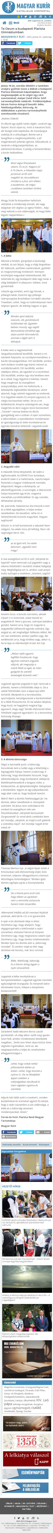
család (36, 1407)
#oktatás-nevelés (11, 1144)
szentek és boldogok (14, 1390)
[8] (26, 81)
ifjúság (19, 1411)
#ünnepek (44, 1144)
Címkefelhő (10, 1382)
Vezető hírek (11, 1186)
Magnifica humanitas (14, 1387)
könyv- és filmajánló (13, 1393)
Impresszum (9, 1528)
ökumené (29, 1400)
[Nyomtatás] (9, 1137)
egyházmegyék (21, 1408)
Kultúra (26, 1509)
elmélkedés (9, 1411)
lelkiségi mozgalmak (23, 1404)
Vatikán (19, 1400)
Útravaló (29, 1390)
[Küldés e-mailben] (43, 1133)
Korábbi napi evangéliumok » (39, 1376)
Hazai (17, 1503)
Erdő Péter (40, 1390)
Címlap (9, 1503)
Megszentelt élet (13, 36)
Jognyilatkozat (32, 1528)
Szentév (27, 1411)
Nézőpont (42, 1506)
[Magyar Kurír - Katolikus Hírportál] (26, 12)
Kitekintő (9, 1506)
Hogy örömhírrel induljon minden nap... (18, 1347)
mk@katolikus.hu (22, 1525)
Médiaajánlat (20, 1528)
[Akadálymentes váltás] (18, 17)
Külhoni (41, 1503)
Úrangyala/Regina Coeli (36, 1387)
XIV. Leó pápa (29, 1503)
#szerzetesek (30, 1144)
